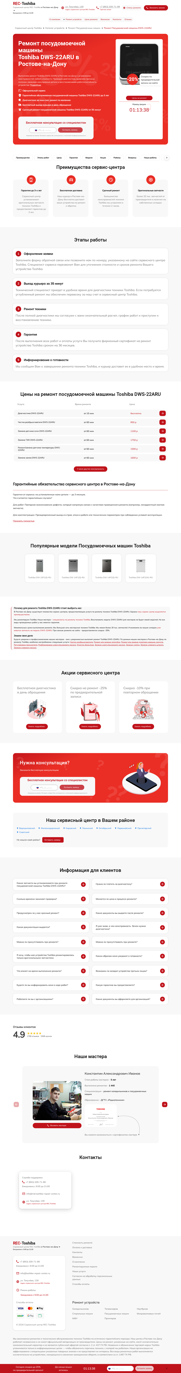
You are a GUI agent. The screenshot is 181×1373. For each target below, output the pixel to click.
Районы (117, 157)
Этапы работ (43, 157)
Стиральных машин (82, 1313)
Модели (88, 157)
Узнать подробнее (36, 726)
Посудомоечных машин (117, 1313)
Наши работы (150, 157)
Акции (103, 157)
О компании (54, 19)
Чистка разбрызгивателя (81, 642)
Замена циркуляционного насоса (110, 645)
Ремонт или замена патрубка (107, 642)
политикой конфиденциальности (75, 135)
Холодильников (80, 1308)
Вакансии (105, 19)
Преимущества (23, 157)
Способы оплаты (80, 1284)
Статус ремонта (134, 7)
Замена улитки (133, 645)
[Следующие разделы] (166, 157)
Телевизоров (111, 1308)
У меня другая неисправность (90, 469)
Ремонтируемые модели (84, 1266)
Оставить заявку (52, 840)
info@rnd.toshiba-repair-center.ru (43, 1193)
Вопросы (132, 157)
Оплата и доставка (82, 1247)
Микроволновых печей (149, 1313)
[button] (164, 1104)
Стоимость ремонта (82, 1242)
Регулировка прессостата (25, 645)
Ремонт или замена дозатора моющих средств (142, 642)
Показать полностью (23, 521)
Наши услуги (79, 1271)
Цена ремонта (91, 19)
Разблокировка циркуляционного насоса (57, 645)
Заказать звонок (157, 7)
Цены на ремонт (139, 98)
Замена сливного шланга (151, 645)
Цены (59, 157)
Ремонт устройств (73, 19)
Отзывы (128, 19)
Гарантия (73, 157)
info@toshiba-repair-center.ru (35, 1273)
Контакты (117, 19)
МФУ (75, 1318)
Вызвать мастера (58, 1125)
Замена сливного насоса (25, 647)
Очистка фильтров (85, 645)
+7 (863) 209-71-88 (110, 6)
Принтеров (110, 1318)
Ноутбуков (142, 1308)
